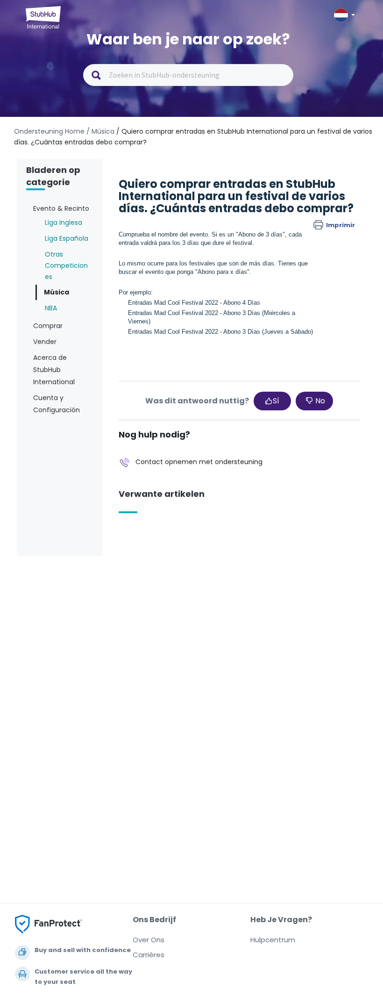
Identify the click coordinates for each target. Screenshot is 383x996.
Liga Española (66, 238)
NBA (51, 308)
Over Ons (148, 940)
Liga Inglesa (63, 222)
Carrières (148, 955)
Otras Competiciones (66, 265)
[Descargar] (174, 501)
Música (56, 292)
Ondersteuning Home (49, 131)
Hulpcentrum (272, 940)
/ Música (100, 131)
